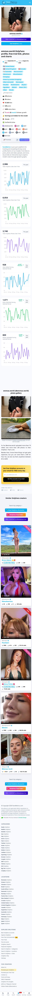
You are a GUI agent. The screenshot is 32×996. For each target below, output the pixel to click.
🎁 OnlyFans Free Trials (15, 515)
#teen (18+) (22, 87)
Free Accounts (5, 942)
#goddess (6, 87)
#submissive (15, 85)
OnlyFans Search (5, 944)
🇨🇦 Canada (22, 69)
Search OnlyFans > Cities (8, 953)
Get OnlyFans (16, 44)
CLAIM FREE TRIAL (9, 562)
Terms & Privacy (5, 977)
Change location (8, 92)
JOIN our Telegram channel (8, 984)
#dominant (7, 74)
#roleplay (6, 77)
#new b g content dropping (12, 79)
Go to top (24, 995)
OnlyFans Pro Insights (7, 981)
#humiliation (17, 74)
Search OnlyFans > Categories (9, 949)
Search (13, 995)
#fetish (14, 87)
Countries (29, 995)
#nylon (24, 85)
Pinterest (21, 490)
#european (19, 82)
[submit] (16, 479)
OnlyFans (5, 827)
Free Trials (4, 940)
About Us (3, 967)
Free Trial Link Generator (9, 937)
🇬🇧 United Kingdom (9, 69)
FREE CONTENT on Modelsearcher (16, 39)
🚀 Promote (7, 140)
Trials (8, 995)
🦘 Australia (7, 71)
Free (3, 995)
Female (7, 119)
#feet (5, 90)
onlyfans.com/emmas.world (19, 440)
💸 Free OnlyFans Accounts (15, 510)
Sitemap (3, 958)
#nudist (5, 85)
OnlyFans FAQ (5, 956)
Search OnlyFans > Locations (9, 951)
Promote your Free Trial (7, 972)
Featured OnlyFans (6, 946)
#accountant (18, 71)
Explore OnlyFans (6, 935)
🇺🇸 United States (8, 66)
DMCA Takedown (5, 979)
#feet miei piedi (8, 82)
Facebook (5, 490)
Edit (13, 119)
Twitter (13, 490)
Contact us (4, 975)
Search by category (15, 505)
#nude (11, 90)
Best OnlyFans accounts (7, 932)
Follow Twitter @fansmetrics (9, 986)
